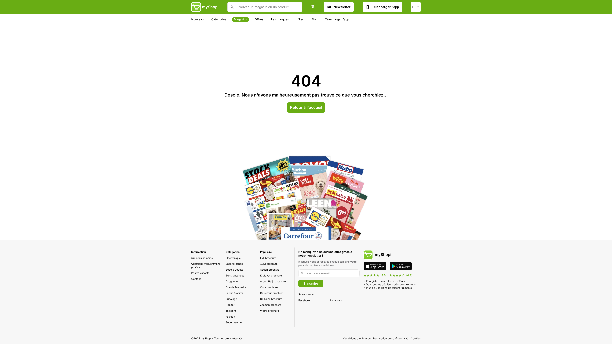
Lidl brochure (268, 258)
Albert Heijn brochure (273, 281)
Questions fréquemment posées (205, 265)
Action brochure (269, 269)
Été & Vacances (235, 275)
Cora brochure (269, 287)
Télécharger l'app (385, 7)
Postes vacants (200, 273)
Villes (300, 19)
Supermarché (234, 322)
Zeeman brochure (270, 304)
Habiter (230, 304)
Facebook (304, 300)
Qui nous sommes (202, 258)
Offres (259, 19)
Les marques (280, 19)
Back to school (235, 263)
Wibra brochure (269, 310)
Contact (196, 278)
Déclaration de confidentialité (390, 338)
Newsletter (342, 7)
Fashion (230, 316)
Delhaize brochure (271, 299)
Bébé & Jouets (234, 269)
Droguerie (232, 281)
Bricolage (231, 299)
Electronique (233, 258)
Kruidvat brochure (271, 275)
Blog (314, 19)
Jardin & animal (235, 293)
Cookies (416, 338)
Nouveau (197, 19)
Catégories (218, 19)
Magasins (240, 19)
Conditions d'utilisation (357, 338)
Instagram (336, 300)
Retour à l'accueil (306, 107)
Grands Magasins (236, 287)
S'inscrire (310, 283)
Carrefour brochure (271, 293)
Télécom (231, 310)
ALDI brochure (268, 263)
